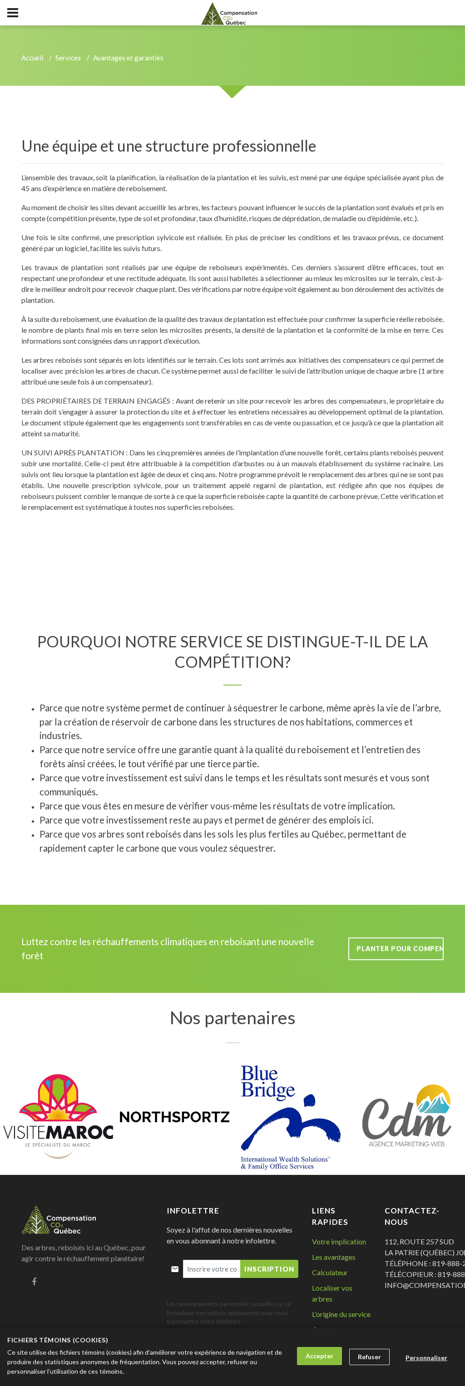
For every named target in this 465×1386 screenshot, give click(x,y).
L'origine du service (341, 1314)
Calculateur (330, 1272)
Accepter (319, 1356)
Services (68, 58)
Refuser (369, 1357)
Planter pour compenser (400, 948)
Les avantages (334, 1257)
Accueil (32, 58)
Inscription (269, 1269)
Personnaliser (426, 1357)
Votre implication (339, 1241)
